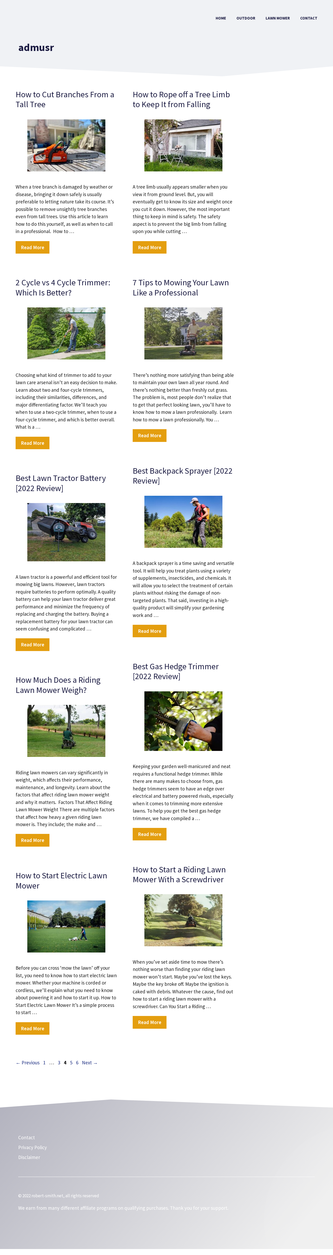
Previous (28, 1062)
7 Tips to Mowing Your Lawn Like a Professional (181, 287)
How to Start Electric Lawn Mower (61, 880)
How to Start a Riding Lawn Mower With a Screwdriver (179, 874)
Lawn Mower (278, 18)
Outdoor (245, 18)
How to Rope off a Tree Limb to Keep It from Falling (181, 99)
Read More (32, 247)
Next (90, 1062)
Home (221, 18)
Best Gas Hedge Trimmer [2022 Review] (176, 671)
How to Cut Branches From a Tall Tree (65, 99)
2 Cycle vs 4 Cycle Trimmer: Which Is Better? (63, 287)
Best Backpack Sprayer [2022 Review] (183, 476)
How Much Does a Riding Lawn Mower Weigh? (58, 685)
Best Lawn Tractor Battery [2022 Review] (61, 483)
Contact (308, 18)
